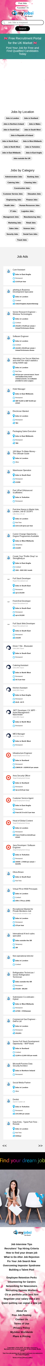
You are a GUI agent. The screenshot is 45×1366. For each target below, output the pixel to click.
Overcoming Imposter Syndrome (21, 1265)
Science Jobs (29, 228)
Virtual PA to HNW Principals (25, 889)
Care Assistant (19, 270)
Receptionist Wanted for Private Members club (23, 910)
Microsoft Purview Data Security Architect (22, 1065)
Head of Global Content (23, 821)
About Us (21, 1311)
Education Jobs (34, 194)
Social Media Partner (22, 1083)
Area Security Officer (21, 776)
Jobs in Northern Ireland (13, 124)
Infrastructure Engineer (22, 753)
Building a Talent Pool (21, 1269)
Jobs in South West (32, 130)
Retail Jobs (31, 223)
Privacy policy (28, 1357)
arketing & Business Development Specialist (23, 291)
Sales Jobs (13, 228)
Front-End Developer (22, 601)
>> (40, 1146)
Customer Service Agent (23, 798)
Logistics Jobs (27, 211)
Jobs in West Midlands (32, 141)
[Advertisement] (22, 83)
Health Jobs (9, 205)
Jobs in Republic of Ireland (22, 135)
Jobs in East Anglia (34, 153)
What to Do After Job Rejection (21, 1257)
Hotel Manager (19, 389)
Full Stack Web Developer (24, 623)
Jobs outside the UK (21, 158)
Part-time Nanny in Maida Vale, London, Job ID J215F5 (26, 510)
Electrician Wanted (21, 411)
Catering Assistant (20, 665)
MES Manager (19, 734)
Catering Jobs (13, 182)
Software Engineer (21, 336)
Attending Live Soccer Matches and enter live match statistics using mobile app (26, 360)
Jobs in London (12, 118)
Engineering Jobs (13, 200)
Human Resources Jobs (29, 205)
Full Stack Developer (22, 578)
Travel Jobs (22, 240)
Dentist (16, 1099)
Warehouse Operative (22, 470)
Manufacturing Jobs (32, 217)
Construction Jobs (22, 188)
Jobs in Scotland (31, 118)
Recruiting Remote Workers (21, 1290)
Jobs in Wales (34, 124)
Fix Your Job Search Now (21, 1261)
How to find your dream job (21, 1252)
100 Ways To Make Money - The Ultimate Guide (24, 452)
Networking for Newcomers (21, 1286)
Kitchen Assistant (20, 688)
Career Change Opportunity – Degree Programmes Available (26, 535)
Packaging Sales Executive (24, 431)
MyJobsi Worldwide (21, 1332)
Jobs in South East (11, 130)
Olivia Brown (18, 872)
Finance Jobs (31, 200)
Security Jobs (12, 234)
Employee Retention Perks (21, 1277)
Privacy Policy (21, 1328)
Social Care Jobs (30, 234)
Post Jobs (22, 3)
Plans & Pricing (21, 1336)
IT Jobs (13, 211)
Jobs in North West (12, 147)
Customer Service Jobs (13, 194)
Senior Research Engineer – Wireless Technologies (25, 313)
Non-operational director (23, 956)
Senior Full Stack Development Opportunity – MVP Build (26, 1042)
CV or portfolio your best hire (21, 1294)
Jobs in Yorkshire (32, 147)
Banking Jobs (33, 177)
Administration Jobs (13, 177)
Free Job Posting (21, 1315)
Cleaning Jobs (30, 182)
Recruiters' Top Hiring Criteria (21, 1248)
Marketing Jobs (14, 223)
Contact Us (21, 1319)
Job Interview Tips (21, 1244)
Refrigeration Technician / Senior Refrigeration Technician (23, 975)
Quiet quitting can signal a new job (22, 1303)
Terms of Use (21, 1323)
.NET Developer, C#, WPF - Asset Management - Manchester (24, 712)
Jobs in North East (10, 141)
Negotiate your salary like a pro (22, 1298)
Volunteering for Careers (22, 1281)
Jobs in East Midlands (11, 153)
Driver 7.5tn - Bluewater (23, 646)
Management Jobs (11, 217)
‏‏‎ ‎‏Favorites (22, 8)
